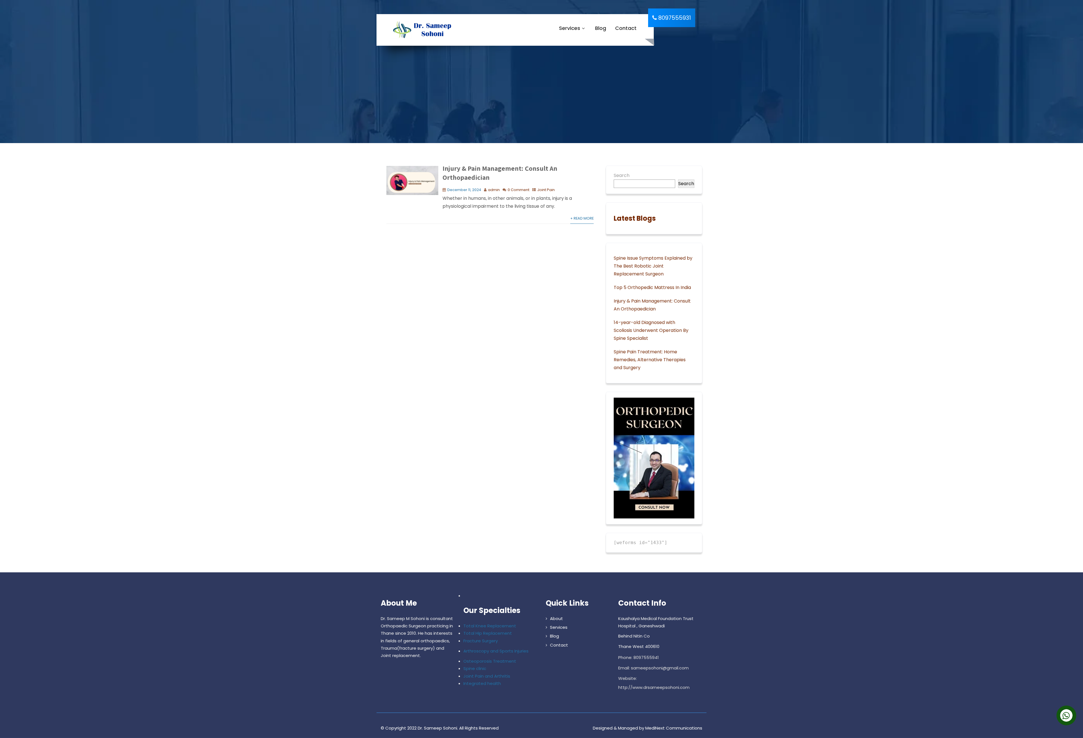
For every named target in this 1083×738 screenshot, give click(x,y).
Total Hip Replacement (487, 633)
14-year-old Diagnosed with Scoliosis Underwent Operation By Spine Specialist (651, 330)
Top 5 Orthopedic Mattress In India (652, 287)
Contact (626, 28)
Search (621, 175)
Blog (600, 28)
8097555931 (674, 18)
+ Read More (582, 218)
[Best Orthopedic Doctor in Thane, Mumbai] (420, 30)
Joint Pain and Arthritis (486, 676)
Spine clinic (474, 668)
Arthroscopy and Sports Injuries (496, 651)
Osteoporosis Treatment (489, 661)
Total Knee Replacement (489, 626)
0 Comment (518, 189)
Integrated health (482, 683)
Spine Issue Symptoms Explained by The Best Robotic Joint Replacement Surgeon (653, 266)
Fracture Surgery (480, 641)
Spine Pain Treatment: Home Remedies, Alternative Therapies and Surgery (650, 360)
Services (569, 28)
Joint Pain (546, 189)
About (556, 618)
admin (494, 189)
